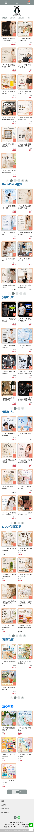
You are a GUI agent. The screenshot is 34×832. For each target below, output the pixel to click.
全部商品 (3, 805)
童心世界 (8, 706)
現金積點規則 (5, 812)
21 (22, 180)
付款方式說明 (5, 808)
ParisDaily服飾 (12, 184)
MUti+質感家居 (11, 526)
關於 (2, 801)
